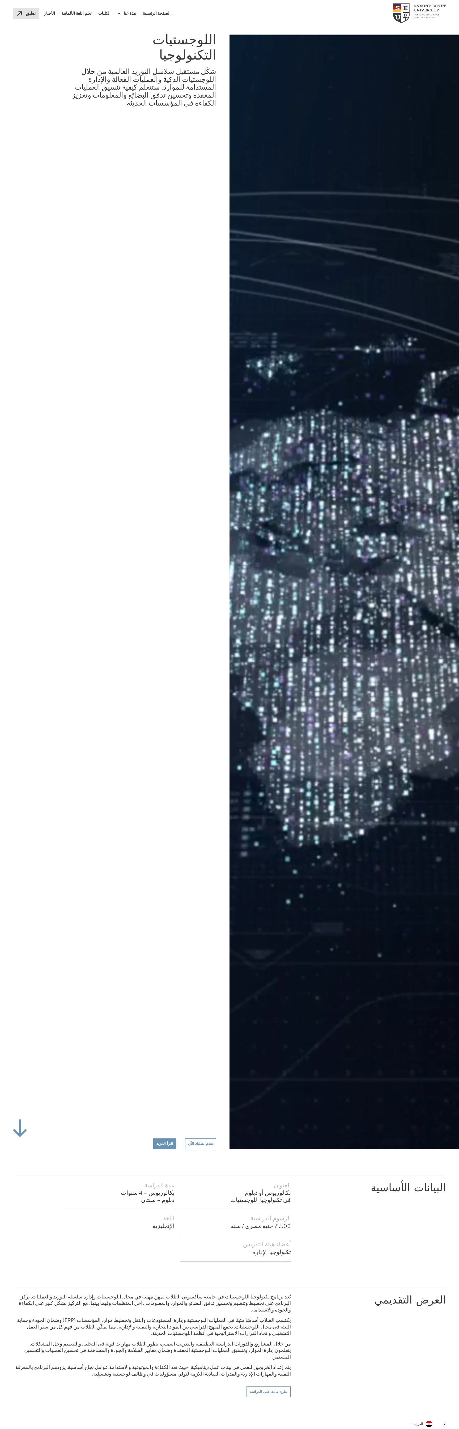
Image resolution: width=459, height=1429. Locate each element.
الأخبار (49, 13)
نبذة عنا (130, 13)
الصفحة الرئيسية (157, 13)
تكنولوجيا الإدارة (271, 1252)
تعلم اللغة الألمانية (77, 13)
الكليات (104, 13)
